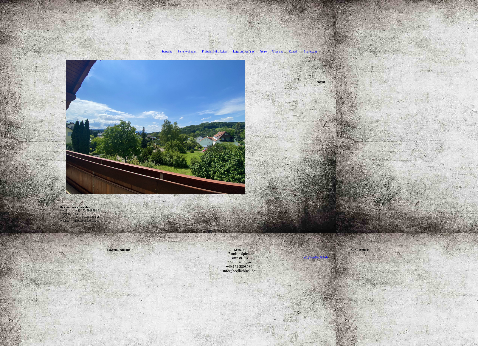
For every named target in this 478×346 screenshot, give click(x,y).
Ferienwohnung (187, 51)
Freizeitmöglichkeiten (214, 51)
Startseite (167, 51)
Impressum (310, 51)
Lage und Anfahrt (243, 51)
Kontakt (293, 51)
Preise (263, 51)
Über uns (277, 51)
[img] (155, 127)
